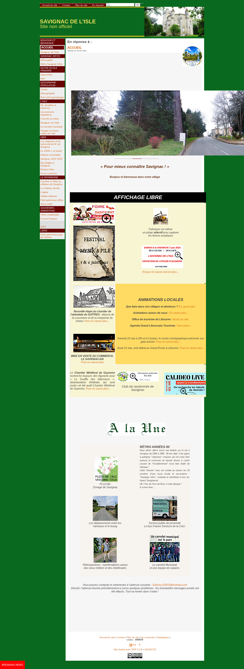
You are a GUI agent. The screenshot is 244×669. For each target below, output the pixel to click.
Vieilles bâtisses (49, 196)
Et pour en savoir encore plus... (160, 272)
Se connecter (148, 637)
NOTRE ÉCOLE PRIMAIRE (49, 69)
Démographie (48, 93)
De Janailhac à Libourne (48, 106)
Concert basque (49, 218)
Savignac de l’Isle (50, 52)
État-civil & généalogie (52, 97)
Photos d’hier (47, 169)
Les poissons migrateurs (47, 113)
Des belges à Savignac (47, 164)
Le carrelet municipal (51, 126)
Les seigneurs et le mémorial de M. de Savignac (50, 144)
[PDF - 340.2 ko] (160, 223)
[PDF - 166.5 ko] (185, 394)
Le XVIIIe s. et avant (51, 151)
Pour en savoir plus (92, 362)
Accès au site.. (181, 319)
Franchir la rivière (50, 118)
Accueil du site (49, 5)
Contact (66, 5)
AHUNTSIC (151, 649)
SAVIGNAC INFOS (50, 56)
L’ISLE (44, 101)
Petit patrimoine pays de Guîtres (52, 236)
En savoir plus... (178, 312)
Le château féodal (50, 188)
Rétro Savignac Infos (51, 64)
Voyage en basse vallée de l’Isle (50, 132)
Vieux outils (46, 204)
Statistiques (163, 637)
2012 (43, 226)
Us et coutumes (49, 173)
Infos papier (47, 60)
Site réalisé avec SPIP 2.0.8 (127, 649)
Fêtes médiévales (50, 214)
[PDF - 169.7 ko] (94, 280)
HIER (43, 137)
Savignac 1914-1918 (51, 158)
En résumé (98, 5)
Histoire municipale (50, 154)
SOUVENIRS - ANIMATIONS (48, 209)
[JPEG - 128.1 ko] (138, 380)
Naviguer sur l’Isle (50, 122)
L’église (44, 192)
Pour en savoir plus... (96, 321)
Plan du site (81, 5)
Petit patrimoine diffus (52, 200)
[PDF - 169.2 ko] (94, 222)
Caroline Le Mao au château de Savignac (52, 182)
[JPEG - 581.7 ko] (162, 267)
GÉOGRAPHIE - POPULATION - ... (50, 84)
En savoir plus (187, 306)
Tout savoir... (183, 325)
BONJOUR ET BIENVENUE (48, 41)
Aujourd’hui (46, 74)
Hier (43, 78)
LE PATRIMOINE (49, 177)
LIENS (44, 230)
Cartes (44, 89)
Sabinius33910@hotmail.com (169, 584)
